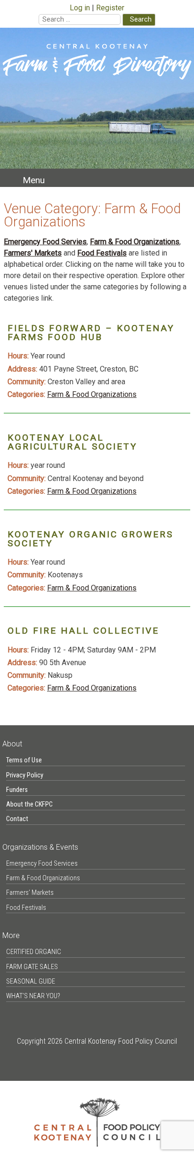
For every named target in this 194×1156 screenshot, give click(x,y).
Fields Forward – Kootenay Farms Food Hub (91, 332)
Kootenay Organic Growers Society (90, 539)
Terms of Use (24, 760)
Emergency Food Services (42, 864)
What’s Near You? (33, 996)
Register (110, 7)
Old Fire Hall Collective (83, 630)
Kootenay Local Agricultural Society (72, 442)
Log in (80, 7)
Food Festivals (102, 252)
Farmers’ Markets (30, 893)
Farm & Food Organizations (134, 241)
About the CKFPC (29, 804)
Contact (17, 819)
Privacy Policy (24, 775)
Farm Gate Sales (32, 967)
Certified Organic (33, 952)
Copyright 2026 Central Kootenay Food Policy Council (97, 1041)
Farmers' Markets (33, 252)
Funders (17, 790)
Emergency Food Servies (45, 241)
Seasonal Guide (30, 981)
